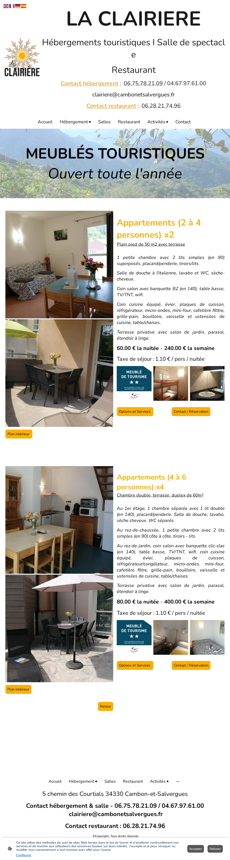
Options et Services (135, 411)
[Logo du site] (22, 57)
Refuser (215, 849)
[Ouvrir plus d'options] (178, 781)
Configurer (23, 855)
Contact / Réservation (191, 411)
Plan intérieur (18, 434)
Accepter (195, 849)
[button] (6, 6)
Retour (105, 706)
